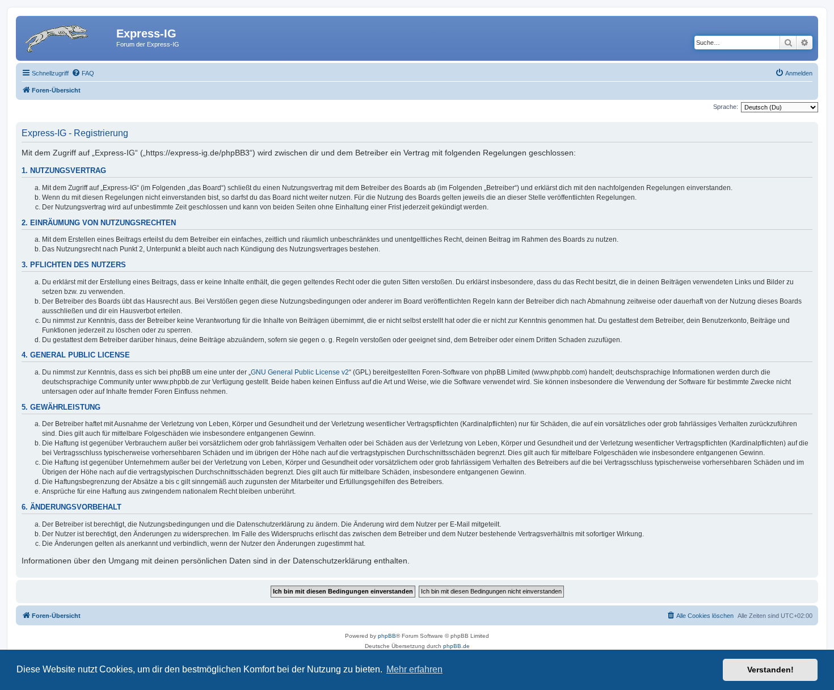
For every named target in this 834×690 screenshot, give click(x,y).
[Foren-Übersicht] (67, 37)
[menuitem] (82, 73)
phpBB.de (456, 646)
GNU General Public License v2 (300, 372)
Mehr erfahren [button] (414, 669)
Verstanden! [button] (770, 669)
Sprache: (725, 106)
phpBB (387, 636)
